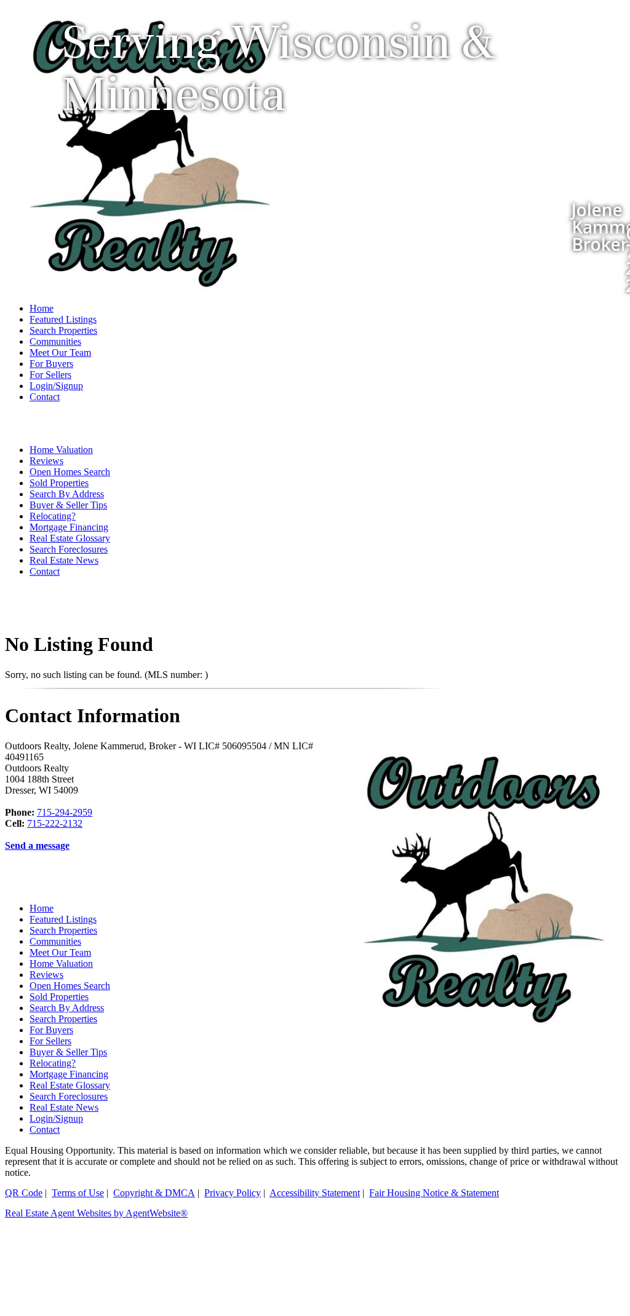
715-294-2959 (64, 812)
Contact (45, 397)
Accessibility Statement (314, 1193)
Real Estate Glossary (70, 538)
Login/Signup (56, 385)
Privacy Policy (232, 1193)
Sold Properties (59, 483)
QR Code (23, 1193)
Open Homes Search (70, 472)
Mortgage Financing (69, 527)
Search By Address (67, 494)
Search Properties (63, 330)
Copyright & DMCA (154, 1193)
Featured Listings (63, 319)
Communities (55, 341)
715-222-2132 (54, 823)
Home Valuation (61, 449)
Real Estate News (64, 560)
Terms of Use (78, 1193)
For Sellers (50, 374)
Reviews (46, 460)
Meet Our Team (60, 352)
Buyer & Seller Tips (68, 505)
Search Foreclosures (69, 549)
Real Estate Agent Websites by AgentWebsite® (96, 1213)
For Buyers (51, 363)
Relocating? (53, 516)
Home (42, 308)
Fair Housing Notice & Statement (434, 1193)
